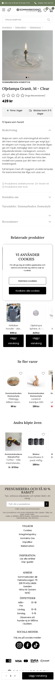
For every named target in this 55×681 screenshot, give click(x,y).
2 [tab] (27, 352)
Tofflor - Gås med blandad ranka (13, 461)
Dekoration (20, 27)
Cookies (27, 530)
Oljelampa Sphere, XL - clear (36, 327)
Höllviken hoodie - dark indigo (13, 327)
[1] (27, 55)
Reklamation (27, 545)
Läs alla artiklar (27, 558)
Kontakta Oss (27, 538)
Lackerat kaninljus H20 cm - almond (36, 400)
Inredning (7, 27)
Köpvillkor (27, 542)
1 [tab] (22, 352)
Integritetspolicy (27, 534)
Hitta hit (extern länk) (27, 591)
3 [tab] (32, 352)
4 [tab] (34, 413)
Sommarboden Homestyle (16, 82)
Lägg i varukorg (13, 340)
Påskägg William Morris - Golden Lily (13, 400)
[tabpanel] (13, 324)
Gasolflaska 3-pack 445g (36, 459)
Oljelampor (35, 27)
